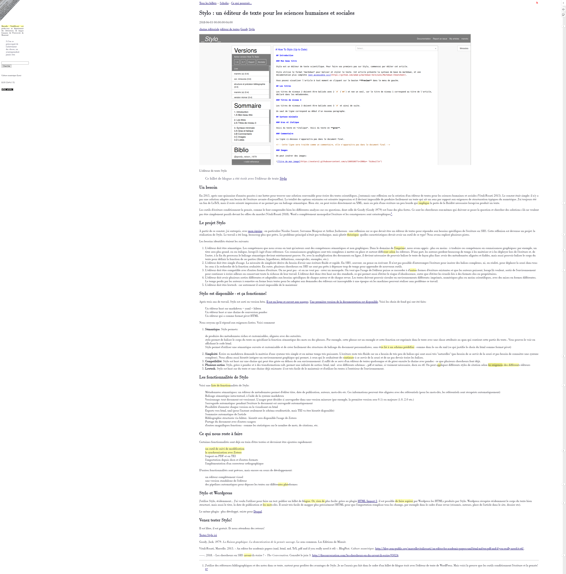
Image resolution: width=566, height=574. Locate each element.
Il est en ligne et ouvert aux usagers (287, 302)
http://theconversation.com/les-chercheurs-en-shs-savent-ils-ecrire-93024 (355, 555)
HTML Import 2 (367, 501)
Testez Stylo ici (208, 535)
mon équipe (255, 231)
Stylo (252, 29)
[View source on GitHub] (10, 20)
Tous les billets (208, 3)
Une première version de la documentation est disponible (344, 302)
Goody (244, 29)
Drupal (258, 511)
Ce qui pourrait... (241, 3)
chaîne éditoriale (209, 29)
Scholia (224, 3)
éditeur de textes (230, 29)
